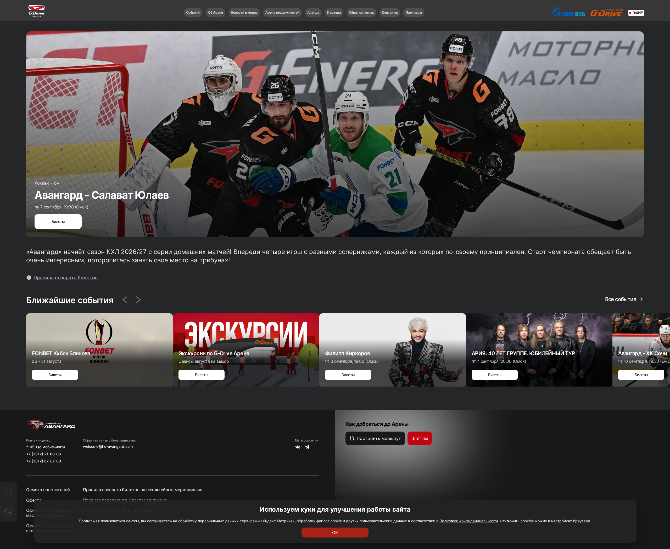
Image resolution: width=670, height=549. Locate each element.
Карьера (334, 12)
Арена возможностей (282, 12)
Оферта (34, 500)
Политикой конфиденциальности (468, 521)
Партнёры (414, 12)
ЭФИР (638, 12)
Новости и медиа (244, 12)
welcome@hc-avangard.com (108, 446)
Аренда (313, 12)
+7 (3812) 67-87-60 (43, 461)
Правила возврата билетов (66, 277)
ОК (335, 532)
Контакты (390, 12)
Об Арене (215, 12)
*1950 (31, 447)
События (193, 12)
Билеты (58, 221)
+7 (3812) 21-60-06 (43, 454)
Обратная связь (361, 12)
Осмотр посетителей (48, 489)
